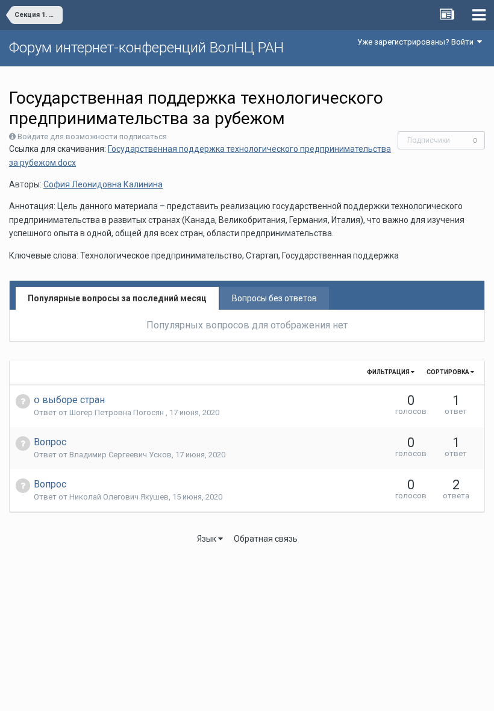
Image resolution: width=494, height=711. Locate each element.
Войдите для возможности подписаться (92, 136)
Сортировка (449, 372)
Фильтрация (389, 372)
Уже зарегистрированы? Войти (417, 41)
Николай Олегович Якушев (119, 496)
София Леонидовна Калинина (103, 184)
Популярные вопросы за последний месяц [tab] (117, 298)
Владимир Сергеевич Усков (120, 454)
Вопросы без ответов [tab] (274, 298)
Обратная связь (266, 538)
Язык (207, 538)
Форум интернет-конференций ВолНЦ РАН (146, 47)
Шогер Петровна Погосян (117, 412)
